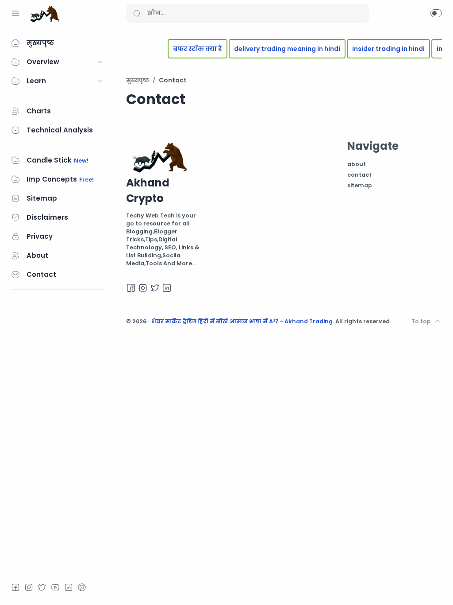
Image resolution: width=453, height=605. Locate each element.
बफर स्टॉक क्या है (191, 48)
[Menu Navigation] (15, 13)
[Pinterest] (81, 587)
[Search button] (137, 13)
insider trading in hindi (382, 48)
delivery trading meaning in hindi (281, 48)
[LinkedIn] (68, 587)
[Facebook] (15, 587)
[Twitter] (42, 587)
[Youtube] (55, 587)
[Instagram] (28, 587)
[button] (436, 13)
